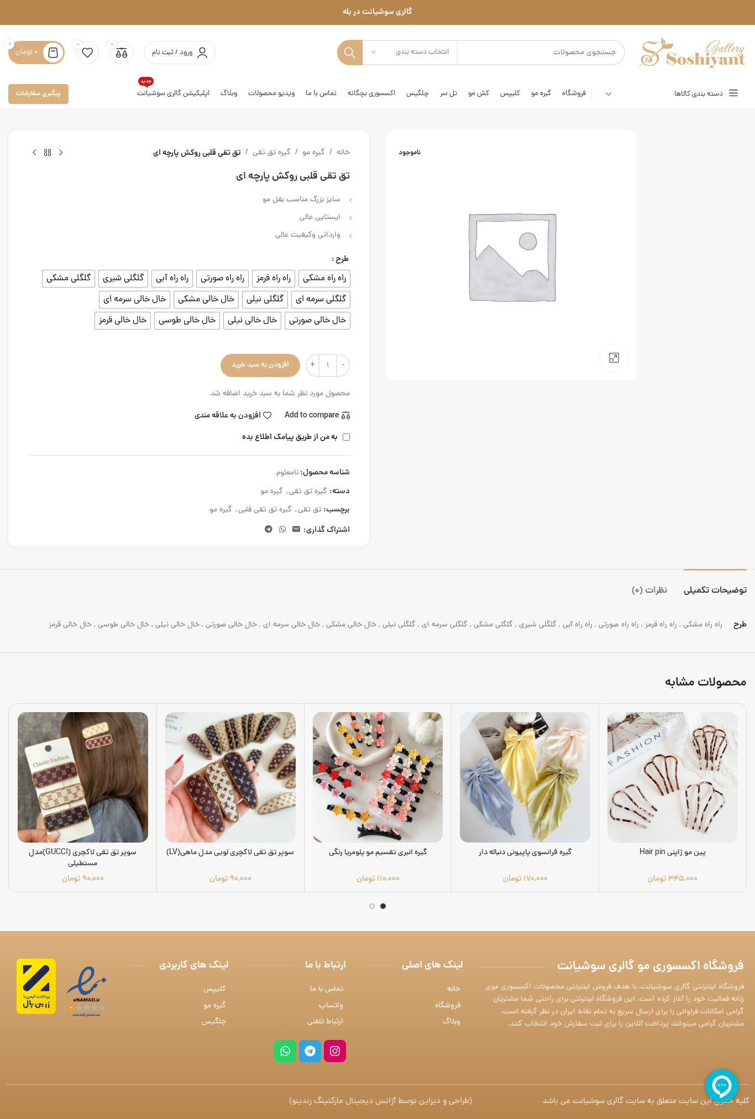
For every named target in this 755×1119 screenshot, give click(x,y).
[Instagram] (335, 1051)
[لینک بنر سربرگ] (377, 12)
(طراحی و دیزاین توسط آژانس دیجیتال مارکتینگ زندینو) (380, 1101)
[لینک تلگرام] (268, 530)
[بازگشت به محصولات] (47, 153)
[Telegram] (310, 1051)
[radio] (324, 278)
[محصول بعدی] (34, 153)
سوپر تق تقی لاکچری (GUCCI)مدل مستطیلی (83, 858)
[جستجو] (350, 52)
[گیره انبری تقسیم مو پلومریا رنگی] (378, 777)
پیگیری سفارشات (38, 93)
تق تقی (309, 510)
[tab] (715, 586)
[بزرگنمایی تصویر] (614, 358)
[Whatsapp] (285, 1051)
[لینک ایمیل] (296, 530)
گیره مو (313, 153)
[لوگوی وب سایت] (691, 53)
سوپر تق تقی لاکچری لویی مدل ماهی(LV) (230, 853)
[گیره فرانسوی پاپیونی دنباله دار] (525, 777)
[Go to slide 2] (372, 906)
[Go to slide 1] (383, 906)
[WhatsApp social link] (282, 530)
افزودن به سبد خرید (260, 365)
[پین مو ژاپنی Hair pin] (672, 777)
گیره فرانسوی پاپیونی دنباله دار (525, 853)
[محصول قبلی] (60, 153)
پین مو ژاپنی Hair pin (672, 853)
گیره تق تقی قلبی (265, 510)
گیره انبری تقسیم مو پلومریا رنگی (378, 853)
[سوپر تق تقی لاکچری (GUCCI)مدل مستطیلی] (83, 777)
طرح (342, 259)
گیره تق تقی (272, 153)
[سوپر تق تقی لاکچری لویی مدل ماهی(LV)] (230, 777)
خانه (343, 153)
